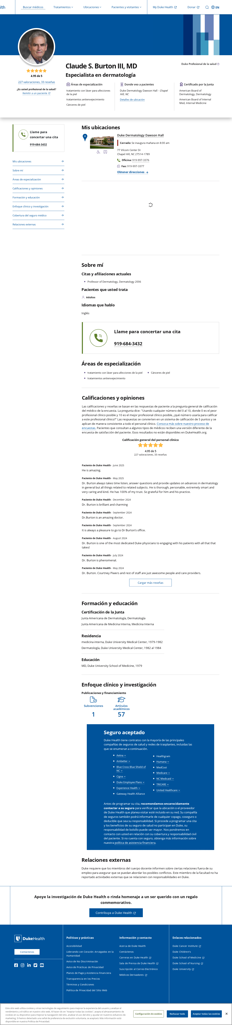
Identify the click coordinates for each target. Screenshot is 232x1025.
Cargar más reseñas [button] (150, 583)
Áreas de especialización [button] (27, 179)
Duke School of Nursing (186, 963)
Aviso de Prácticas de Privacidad (85, 967)
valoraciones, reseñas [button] (36, 82)
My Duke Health (163, 7)
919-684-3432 (128, 344)
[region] (116, 1014)
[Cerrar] (226, 1014)
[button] (215, 7)
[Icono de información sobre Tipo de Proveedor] (218, 64)
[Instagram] (23, 965)
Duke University (182, 969)
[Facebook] (16, 965)
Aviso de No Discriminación (82, 961)
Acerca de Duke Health (132, 946)
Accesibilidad (74, 946)
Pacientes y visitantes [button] (125, 7)
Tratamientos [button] (62, 7)
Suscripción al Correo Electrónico (138, 969)
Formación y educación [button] (26, 197)
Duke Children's (182, 951)
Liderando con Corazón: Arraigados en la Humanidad (90, 953)
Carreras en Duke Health (133, 957)
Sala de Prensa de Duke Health (137, 963)
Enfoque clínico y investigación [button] (30, 206)
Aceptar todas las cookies (206, 1013)
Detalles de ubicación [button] (132, 99)
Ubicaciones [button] (91, 7)
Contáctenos (27, 951)
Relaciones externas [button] (24, 224)
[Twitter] (36, 965)
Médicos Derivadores (131, 974)
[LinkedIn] (29, 965)
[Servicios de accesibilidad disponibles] (98, 152)
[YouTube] (42, 965)
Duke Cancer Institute (185, 946)
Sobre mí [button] (18, 170)
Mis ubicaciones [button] (22, 161)
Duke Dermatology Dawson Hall (140, 135)
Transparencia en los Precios (83, 978)
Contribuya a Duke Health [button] (114, 913)
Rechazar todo (177, 1013)
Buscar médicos (33, 7)
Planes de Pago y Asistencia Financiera (88, 973)
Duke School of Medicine (187, 957)
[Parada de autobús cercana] (105, 152)
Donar (192, 7)
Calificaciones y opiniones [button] (28, 188)
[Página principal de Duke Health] (30, 938)
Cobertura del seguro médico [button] (30, 215)
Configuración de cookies (148, 1013)
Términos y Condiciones (80, 984)
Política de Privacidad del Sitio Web (86, 990)
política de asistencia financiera (135, 843)
